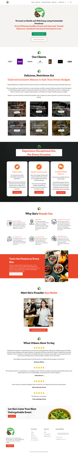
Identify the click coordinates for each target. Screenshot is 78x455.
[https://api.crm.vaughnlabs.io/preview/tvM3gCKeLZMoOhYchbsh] (17, 109)
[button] (68, 2)
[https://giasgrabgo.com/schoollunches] (61, 128)
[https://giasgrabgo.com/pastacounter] (39, 127)
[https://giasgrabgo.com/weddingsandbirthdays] (17, 128)
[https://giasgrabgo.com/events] (39, 109)
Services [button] (54, 2)
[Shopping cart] (70, 2)
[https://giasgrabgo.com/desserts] (61, 109)
